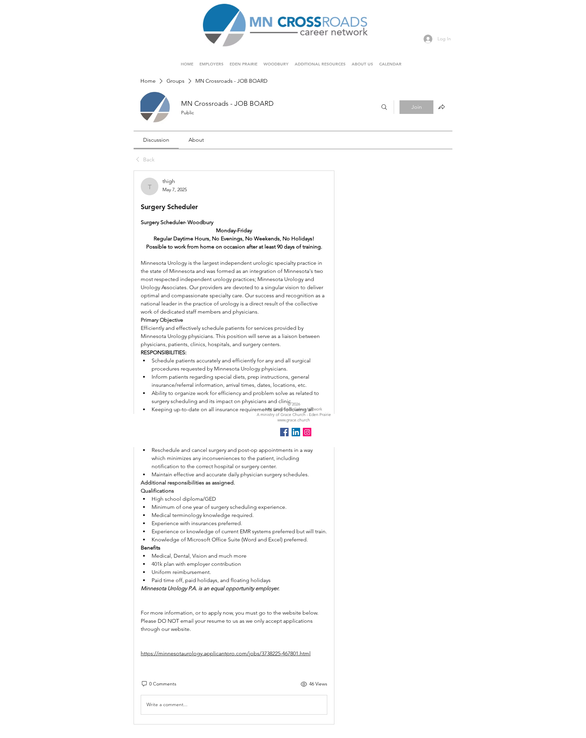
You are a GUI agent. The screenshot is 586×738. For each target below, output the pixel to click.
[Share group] (441, 107)
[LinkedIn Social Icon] (296, 432)
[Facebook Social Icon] (284, 432)
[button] (243, 60)
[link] (156, 140)
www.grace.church (293, 419)
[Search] (384, 107)
